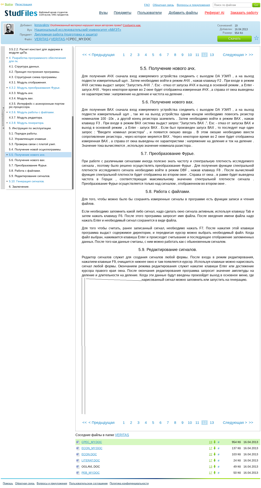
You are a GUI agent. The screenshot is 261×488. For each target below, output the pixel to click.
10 (190, 55)
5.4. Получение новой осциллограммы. (35, 149)
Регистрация (23, 4)
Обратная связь (163, 5)
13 (212, 55)
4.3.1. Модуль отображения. (28, 82)
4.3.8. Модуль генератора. (26, 122)
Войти (9, 4)
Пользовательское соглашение (88, 483)
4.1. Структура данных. (24, 66)
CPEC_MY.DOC (92, 442)
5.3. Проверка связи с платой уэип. (32, 144)
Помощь (8, 483)
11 (197, 55)
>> (251, 55)
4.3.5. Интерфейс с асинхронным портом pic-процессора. (36, 105)
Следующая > (235, 55)
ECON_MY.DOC (92, 448)
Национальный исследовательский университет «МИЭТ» (77, 29)
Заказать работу (244, 13)
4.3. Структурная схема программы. (33, 77)
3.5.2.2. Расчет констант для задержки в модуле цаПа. (35, 51)
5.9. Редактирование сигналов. (29, 176)
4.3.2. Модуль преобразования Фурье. (34, 87)
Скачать (234, 38)
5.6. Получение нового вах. (27, 160)
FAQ (147, 5)
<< (84, 55)
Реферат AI (214, 13)
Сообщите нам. (132, 25)
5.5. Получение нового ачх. (27, 154)
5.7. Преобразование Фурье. (28, 165)
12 (204, 55)
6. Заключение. (19, 186)
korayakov (41, 25)
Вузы (103, 13)
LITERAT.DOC (91, 460)
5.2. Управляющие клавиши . (28, 138)
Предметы (122, 13)
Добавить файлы (183, 13)
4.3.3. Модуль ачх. (21, 93)
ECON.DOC (89, 454)
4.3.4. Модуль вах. (21, 98)
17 (210, 448)
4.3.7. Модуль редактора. (26, 117)
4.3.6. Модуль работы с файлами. (31, 112)
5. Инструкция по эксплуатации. (30, 128)
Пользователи (149, 13)
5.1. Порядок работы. (23, 133)
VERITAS (41, 39)
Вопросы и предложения (193, 5)
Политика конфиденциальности (129, 483)
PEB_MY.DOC (91, 472)
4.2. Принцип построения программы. (34, 71)
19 (210, 442)
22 (210, 454)
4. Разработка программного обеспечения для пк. (37, 59)
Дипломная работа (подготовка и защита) (65, 34)
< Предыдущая (101, 55)
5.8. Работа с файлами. (25, 170)
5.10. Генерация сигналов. (26, 181)
